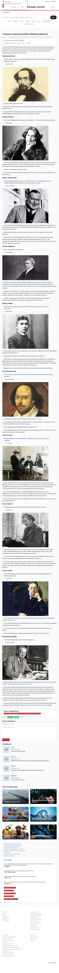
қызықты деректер (20, 713)
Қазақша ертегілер (34, 927)
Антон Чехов (8, 578)
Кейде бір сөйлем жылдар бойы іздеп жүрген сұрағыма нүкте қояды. (19, 876)
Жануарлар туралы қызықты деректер (14, 836)
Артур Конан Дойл (9, 642)
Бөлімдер (6, 12)
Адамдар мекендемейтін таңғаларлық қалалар (14, 850)
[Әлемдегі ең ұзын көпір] (15, 796)
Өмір (22, 21)
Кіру (48, 1)
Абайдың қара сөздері (7, 940)
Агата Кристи (8, 510)
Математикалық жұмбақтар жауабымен (11, 949)
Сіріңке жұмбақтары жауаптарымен (10, 947)
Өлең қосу (32, 940)
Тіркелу (53, 1)
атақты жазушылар (9, 713)
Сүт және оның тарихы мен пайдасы (12, 854)
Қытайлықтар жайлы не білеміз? (15, 819)
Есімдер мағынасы (34, 924)
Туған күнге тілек (29, 24)
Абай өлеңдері (5, 935)
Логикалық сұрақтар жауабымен (9, 945)
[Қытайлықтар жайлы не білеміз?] (15, 814)
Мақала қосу (33, 935)
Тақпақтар (4, 942)
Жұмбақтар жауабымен (35, 913)
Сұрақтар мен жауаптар (8, 943)
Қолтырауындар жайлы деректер (11, 847)
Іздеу (53, 17)
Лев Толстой (8, 443)
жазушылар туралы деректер (33, 713)
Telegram (16, 717)
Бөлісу (4, 717)
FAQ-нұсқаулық (5, 920)
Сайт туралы (5, 912)
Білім (33, 21)
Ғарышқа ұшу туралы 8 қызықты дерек (43, 836)
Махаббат (15, 21)
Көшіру (22, 717)
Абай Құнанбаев (46, 21)
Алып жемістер (7, 852)
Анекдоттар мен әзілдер (35, 919)
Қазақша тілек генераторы (8, 956)
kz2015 (8, 43)
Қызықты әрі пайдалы (23, 37)
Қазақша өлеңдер (34, 912)
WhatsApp (10, 717)
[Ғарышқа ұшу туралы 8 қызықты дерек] (43, 832)
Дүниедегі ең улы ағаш (9, 855)
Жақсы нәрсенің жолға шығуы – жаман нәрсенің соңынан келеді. (18, 870)
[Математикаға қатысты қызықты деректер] (43, 796)
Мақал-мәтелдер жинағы (36, 915)
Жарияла (6, 739)
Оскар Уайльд (8, 123)
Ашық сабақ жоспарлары (36, 922)
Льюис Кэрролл (9, 252)
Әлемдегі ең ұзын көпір (12, 802)
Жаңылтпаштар (33, 920)
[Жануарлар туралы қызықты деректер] (15, 832)
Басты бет (4, 37)
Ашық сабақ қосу (34, 938)
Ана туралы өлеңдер (7, 938)
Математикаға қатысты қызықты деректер (43, 801)
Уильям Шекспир (9, 379)
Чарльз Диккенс (9, 64)
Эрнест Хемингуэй (9, 185)
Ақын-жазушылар (13, 37)
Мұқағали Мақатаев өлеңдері (9, 936)
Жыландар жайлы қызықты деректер (12, 843)
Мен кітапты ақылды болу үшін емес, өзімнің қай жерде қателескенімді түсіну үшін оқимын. (25, 882)
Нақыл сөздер (33, 917)
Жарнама (4, 915)
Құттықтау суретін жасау (8, 954)
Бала (38, 21)
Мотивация (32, 926)
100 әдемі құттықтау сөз (7, 952)
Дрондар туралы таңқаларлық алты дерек (13, 849)
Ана (9, 21)
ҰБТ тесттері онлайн (35, 929)
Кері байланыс (5, 919)
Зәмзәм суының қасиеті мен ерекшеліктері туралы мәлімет (42, 818)
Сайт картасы (5, 917)
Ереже (3, 913)
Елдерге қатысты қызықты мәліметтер (12, 845)
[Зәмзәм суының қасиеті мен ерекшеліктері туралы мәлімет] (43, 814)
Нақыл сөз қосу (33, 936)
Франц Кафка (8, 311)
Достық (27, 21)
